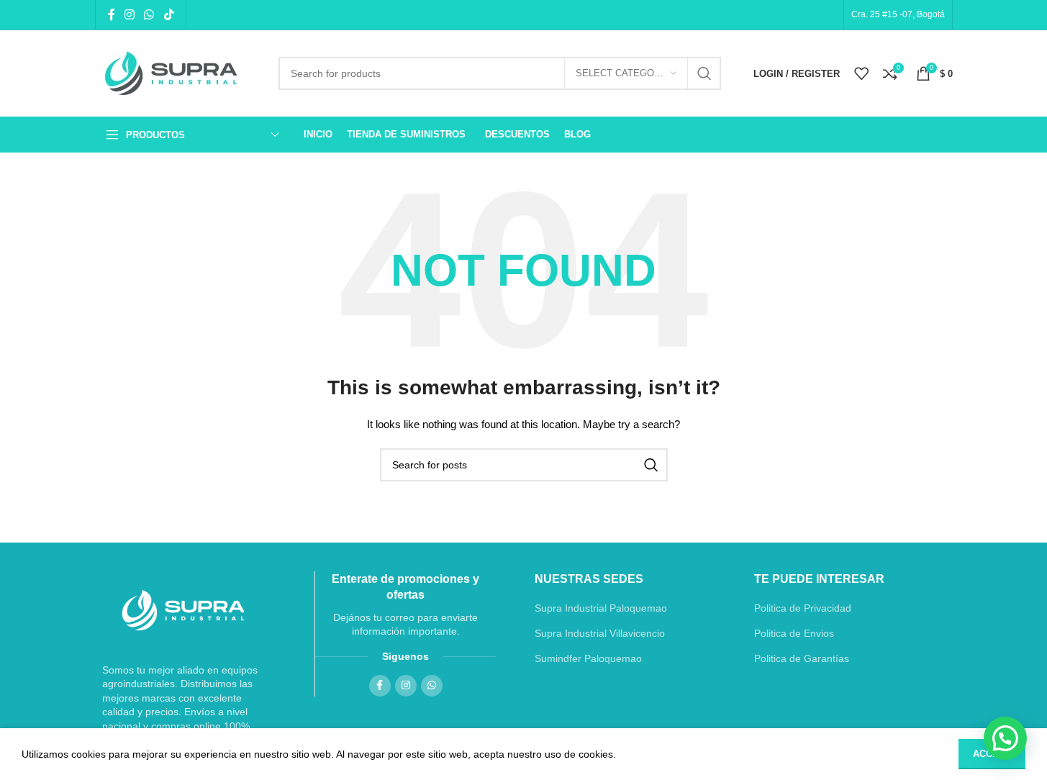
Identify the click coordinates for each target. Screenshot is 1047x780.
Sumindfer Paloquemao (588, 658)
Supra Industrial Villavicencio (600, 633)
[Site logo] (176, 73)
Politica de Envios (794, 633)
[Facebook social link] (111, 15)
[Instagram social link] (130, 15)
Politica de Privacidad (802, 608)
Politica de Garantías (801, 658)
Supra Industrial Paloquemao (601, 608)
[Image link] (183, 610)
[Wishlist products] (861, 73)
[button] (1005, 738)
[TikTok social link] (168, 15)
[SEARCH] (704, 73)
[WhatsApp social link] (149, 15)
